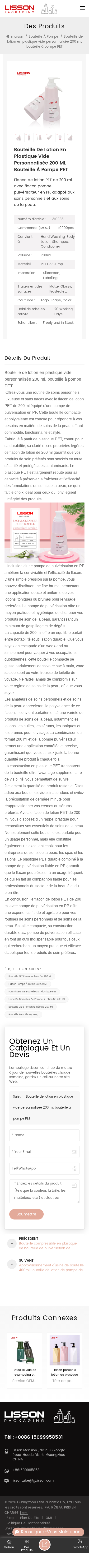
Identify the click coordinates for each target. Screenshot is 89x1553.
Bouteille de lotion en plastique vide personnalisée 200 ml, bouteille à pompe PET (43, 1107)
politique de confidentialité (28, 1523)
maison (17, 36)
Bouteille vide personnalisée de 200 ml (31, 1007)
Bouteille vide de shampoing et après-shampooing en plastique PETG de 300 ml (24, 1372)
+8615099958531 (27, 1470)
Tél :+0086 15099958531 (34, 1437)
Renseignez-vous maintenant (51, 1531)
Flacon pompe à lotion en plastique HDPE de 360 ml (64, 1372)
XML (49, 1518)
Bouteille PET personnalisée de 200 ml (30, 976)
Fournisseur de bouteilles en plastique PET (32, 992)
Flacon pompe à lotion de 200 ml (28, 984)
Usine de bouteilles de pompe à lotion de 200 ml (37, 999)
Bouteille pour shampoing (23, 1014)
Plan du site (29, 1518)
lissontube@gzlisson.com (33, 1480)
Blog (10, 1518)
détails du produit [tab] (27, 359)
